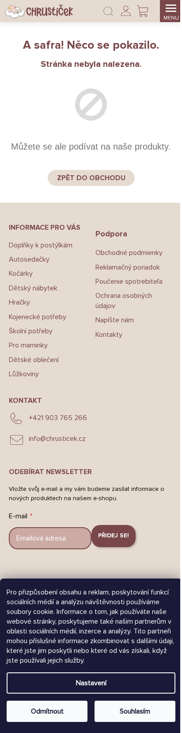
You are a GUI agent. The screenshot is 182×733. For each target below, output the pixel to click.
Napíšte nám (114, 320)
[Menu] (171, 11)
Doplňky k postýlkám (40, 245)
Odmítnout (47, 711)
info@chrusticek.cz (57, 438)
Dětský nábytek (33, 288)
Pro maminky (28, 345)
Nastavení (91, 683)
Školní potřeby (31, 331)
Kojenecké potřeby (37, 316)
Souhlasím (135, 711)
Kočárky (21, 273)
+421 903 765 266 (58, 417)
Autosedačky (29, 259)
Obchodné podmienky (129, 252)
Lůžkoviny (24, 374)
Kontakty (108, 334)
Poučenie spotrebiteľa (129, 281)
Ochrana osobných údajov (123, 300)
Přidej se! (113, 535)
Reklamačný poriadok (127, 267)
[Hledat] (108, 11)
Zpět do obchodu (91, 178)
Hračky (19, 302)
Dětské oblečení (34, 359)
